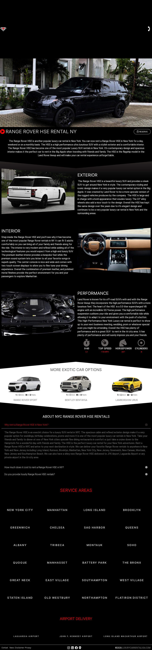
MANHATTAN (57, 510)
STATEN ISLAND (20, 597)
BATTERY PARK (94, 562)
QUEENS (132, 527)
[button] (142, 131)
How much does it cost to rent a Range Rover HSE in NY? (34, 467)
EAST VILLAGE (57, 580)
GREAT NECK (20, 580)
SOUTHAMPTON (94, 580)
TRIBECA (57, 545)
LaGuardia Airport (26, 636)
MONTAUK (95, 545)
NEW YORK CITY (20, 510)
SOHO (132, 545)
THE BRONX (131, 562)
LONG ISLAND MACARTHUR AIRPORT (126, 636)
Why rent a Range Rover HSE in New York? (26, 424)
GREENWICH (20, 527)
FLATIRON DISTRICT (131, 597)
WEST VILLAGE (132, 580)
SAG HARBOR (94, 527)
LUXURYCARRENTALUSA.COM (136, 648)
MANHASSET (57, 562)
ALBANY (20, 545)
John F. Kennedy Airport (76, 636)
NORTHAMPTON (94, 597)
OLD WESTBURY (57, 597)
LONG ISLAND (95, 510)
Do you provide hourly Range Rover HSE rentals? (29, 474)
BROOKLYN (132, 510)
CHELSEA (57, 527)
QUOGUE (20, 562)
